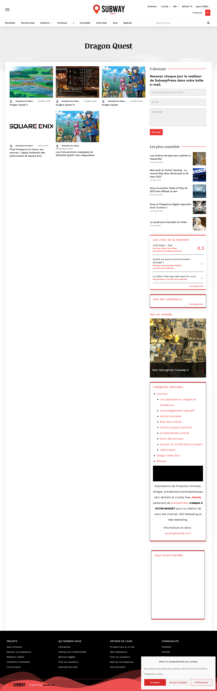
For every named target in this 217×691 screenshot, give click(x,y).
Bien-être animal (171, 421)
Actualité (85, 22)
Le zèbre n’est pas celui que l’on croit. (174, 276)
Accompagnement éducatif (177, 410)
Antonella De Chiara (24, 101)
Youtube (166, 652)
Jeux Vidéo (202, 6)
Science (44, 22)
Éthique (161, 461)
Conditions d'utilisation (18, 662)
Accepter (155, 682)
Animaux (62, 22)
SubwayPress (179, 502)
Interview (101, 22)
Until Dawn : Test (162, 245)
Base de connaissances (121, 662)
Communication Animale (171, 265)
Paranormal (27, 22)
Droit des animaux (172, 438)
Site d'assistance (118, 652)
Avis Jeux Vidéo (159, 248)
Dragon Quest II (19, 104)
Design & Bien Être (168, 455)
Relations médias (15, 657)
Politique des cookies (153, 674)
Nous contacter (14, 647)
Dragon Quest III (65, 104)
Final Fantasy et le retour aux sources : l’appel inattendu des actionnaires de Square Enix (27, 152)
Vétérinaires (167, 449)
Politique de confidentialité (72, 652)
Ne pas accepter (178, 682)
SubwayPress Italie (68, 667)
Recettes (10, 22)
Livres (164, 6)
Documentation (118, 667)
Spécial (127, 22)
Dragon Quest (110, 104)
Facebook (166, 647)
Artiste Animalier (171, 416)
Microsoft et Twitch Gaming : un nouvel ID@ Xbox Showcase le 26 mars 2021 (169, 173)
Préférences (201, 682)
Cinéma (151, 6)
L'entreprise (64, 647)
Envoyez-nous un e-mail (122, 647)
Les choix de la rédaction (163, 251)
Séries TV (187, 6)
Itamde (196, 497)
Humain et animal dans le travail (181, 444)
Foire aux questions (68, 662)
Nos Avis (178, 251)
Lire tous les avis (196, 286)
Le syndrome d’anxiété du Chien (168, 222)
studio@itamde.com (178, 533)
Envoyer (156, 132)
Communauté (13, 667)
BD (175, 6)
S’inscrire (197, 13)
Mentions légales (66, 657)
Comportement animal (174, 433)
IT (208, 12)
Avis (115, 22)
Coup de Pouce (159, 279)
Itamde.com (49, 685)
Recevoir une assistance (19, 652)
